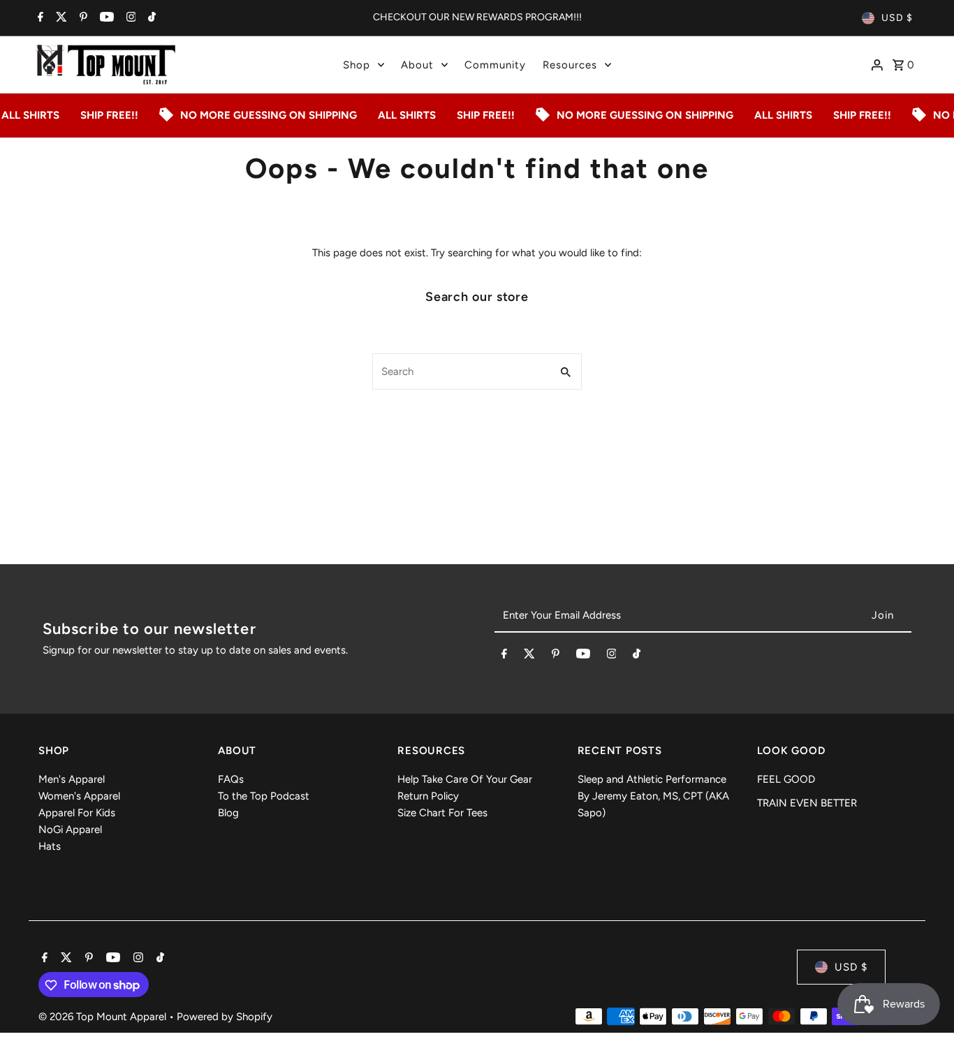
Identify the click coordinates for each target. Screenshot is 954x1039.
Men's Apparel (71, 779)
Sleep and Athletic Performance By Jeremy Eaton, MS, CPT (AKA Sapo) (653, 796)
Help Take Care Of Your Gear (464, 779)
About (417, 65)
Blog (228, 812)
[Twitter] (59, 18)
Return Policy (428, 796)
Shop (356, 65)
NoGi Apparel (70, 829)
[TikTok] (150, 18)
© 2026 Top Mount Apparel (103, 1017)
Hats (49, 846)
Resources (570, 65)
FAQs (231, 779)
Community (495, 65)
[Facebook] (38, 18)
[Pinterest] (81, 18)
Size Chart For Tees (442, 812)
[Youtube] (105, 18)
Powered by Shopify (224, 1017)
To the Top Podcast (263, 796)
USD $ (897, 18)
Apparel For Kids (76, 812)
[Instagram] (129, 18)
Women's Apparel (79, 796)
